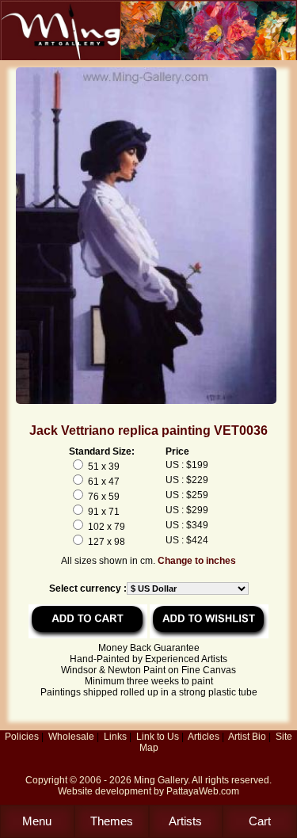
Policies (22, 736)
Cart (260, 821)
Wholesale (71, 736)
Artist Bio (247, 736)
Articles (203, 736)
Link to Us (157, 736)
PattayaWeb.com (202, 791)
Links (115, 736)
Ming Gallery (161, 780)
